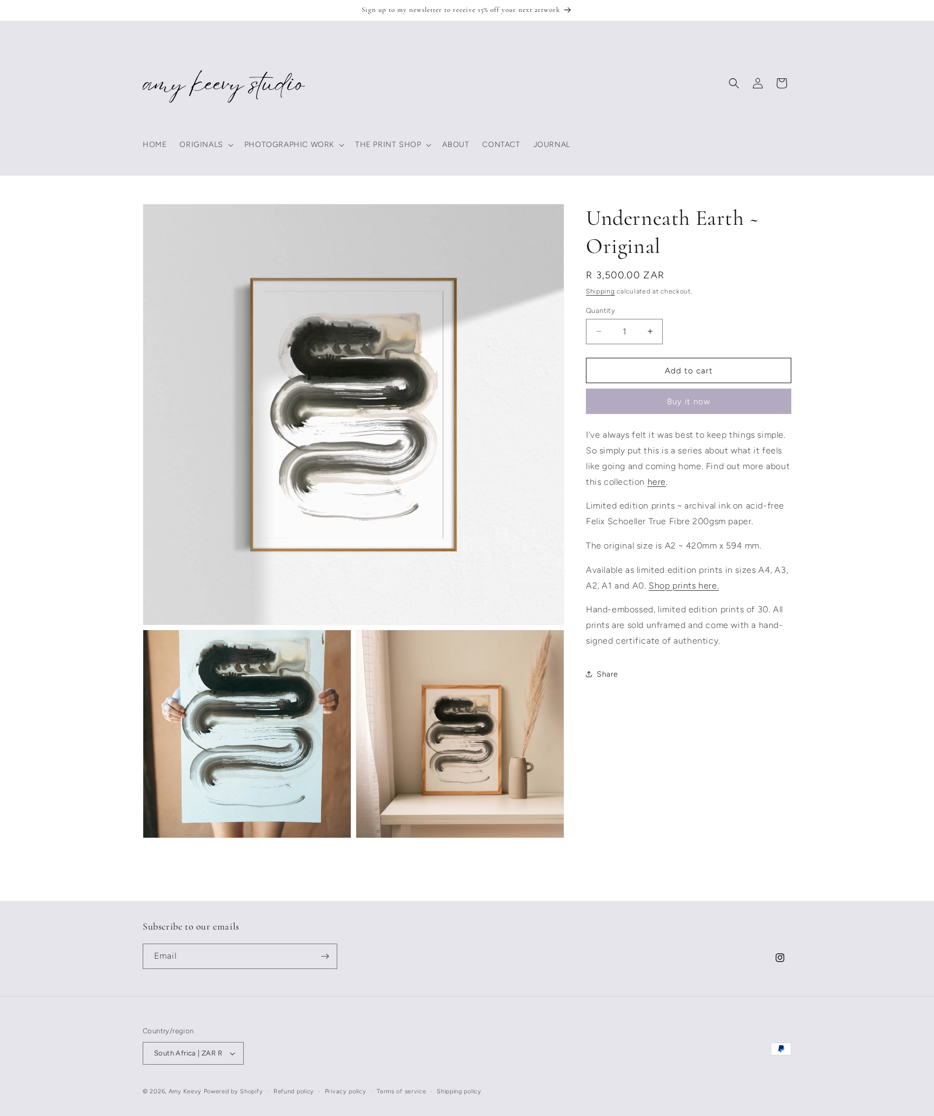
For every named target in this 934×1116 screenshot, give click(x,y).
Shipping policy (459, 1091)
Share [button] (607, 674)
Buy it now (688, 401)
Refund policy (293, 1091)
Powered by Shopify (233, 1091)
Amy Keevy (186, 1091)
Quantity (600, 310)
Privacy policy (345, 1091)
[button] (205, 144)
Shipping (600, 291)
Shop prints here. (684, 585)
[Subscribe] (325, 956)
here (657, 481)
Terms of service (401, 1091)
